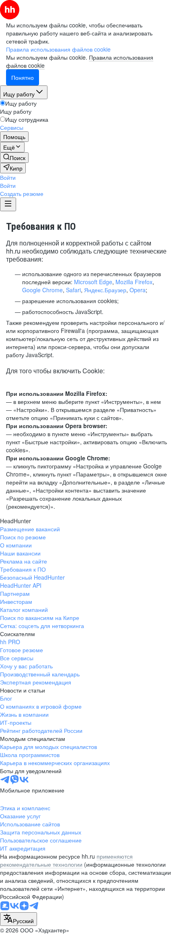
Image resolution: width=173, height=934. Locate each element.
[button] (8, 177)
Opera (138, 290)
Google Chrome (42, 290)
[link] (14, 157)
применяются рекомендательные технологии (66, 860)
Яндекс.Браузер (105, 290)
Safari (73, 290)
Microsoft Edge (93, 282)
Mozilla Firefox (133, 282)
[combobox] (18, 919)
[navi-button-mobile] (8, 204)
